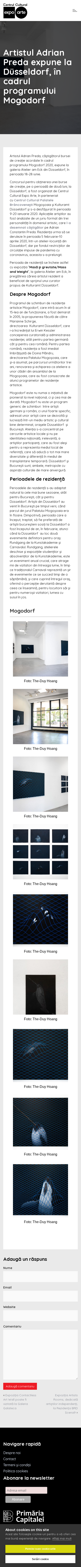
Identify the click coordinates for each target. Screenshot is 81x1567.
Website (9, 1307)
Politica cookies (15, 1471)
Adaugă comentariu (20, 1386)
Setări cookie (40, 1559)
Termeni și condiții (17, 1465)
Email (7, 1287)
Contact (9, 1459)
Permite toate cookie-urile (40, 1548)
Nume (7, 1268)
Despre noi (12, 1453)
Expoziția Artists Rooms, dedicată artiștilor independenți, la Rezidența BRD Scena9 (62, 1403)
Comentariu (12, 1326)
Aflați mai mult (61, 1538)
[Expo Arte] (15, 11)
